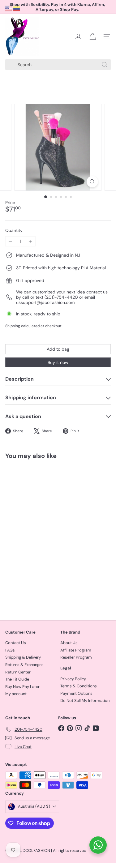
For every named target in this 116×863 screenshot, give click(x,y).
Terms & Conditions (78, 686)
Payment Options (76, 693)
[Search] (104, 64)
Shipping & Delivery (23, 657)
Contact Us (15, 642)
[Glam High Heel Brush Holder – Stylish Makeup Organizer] (44, 536)
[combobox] (58, 64)
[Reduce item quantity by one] (10, 241)
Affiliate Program (75, 650)
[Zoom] (92, 181)
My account (16, 693)
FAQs (10, 650)
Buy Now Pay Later (22, 686)
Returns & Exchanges (24, 664)
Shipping (12, 325)
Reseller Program (76, 657)
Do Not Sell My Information (85, 700)
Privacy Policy (73, 678)
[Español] (17, 8)
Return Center (18, 672)
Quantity (14, 230)
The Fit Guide (17, 679)
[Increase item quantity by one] (30, 241)
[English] (9, 8)
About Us (69, 642)
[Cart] (92, 37)
